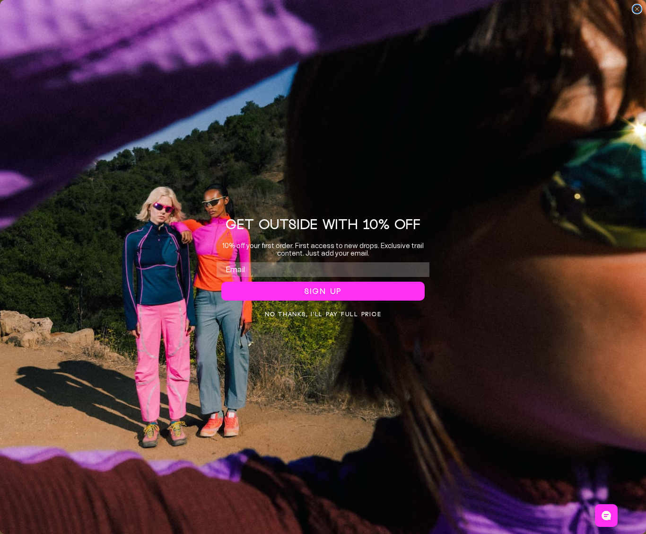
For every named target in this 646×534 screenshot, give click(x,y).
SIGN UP (323, 291)
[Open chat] (606, 515)
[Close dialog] (637, 9)
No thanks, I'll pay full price (323, 314)
